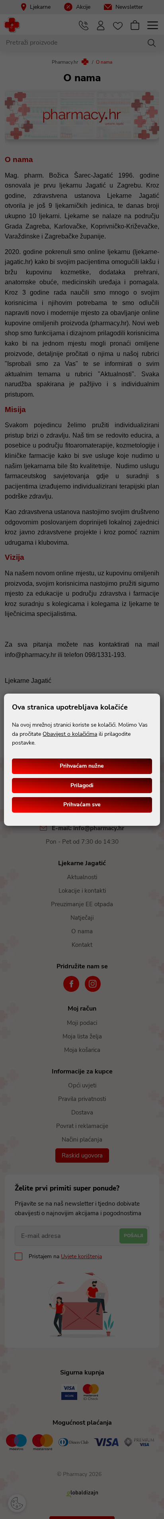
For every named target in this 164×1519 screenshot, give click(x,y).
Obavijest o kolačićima (70, 734)
